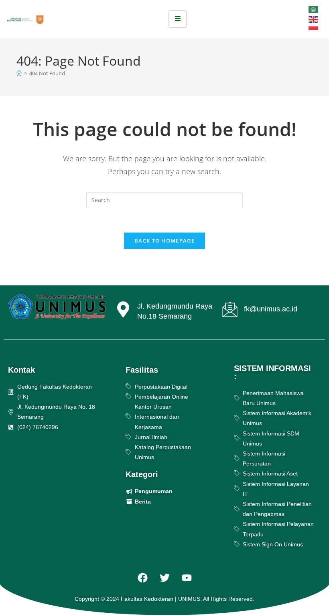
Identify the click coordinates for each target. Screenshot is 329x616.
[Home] (19, 73)
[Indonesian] (314, 29)
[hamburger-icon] (178, 19)
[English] (314, 19)
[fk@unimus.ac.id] (230, 309)
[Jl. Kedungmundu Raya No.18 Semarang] (123, 310)
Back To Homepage (164, 240)
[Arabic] (314, 9)
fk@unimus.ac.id (270, 309)
